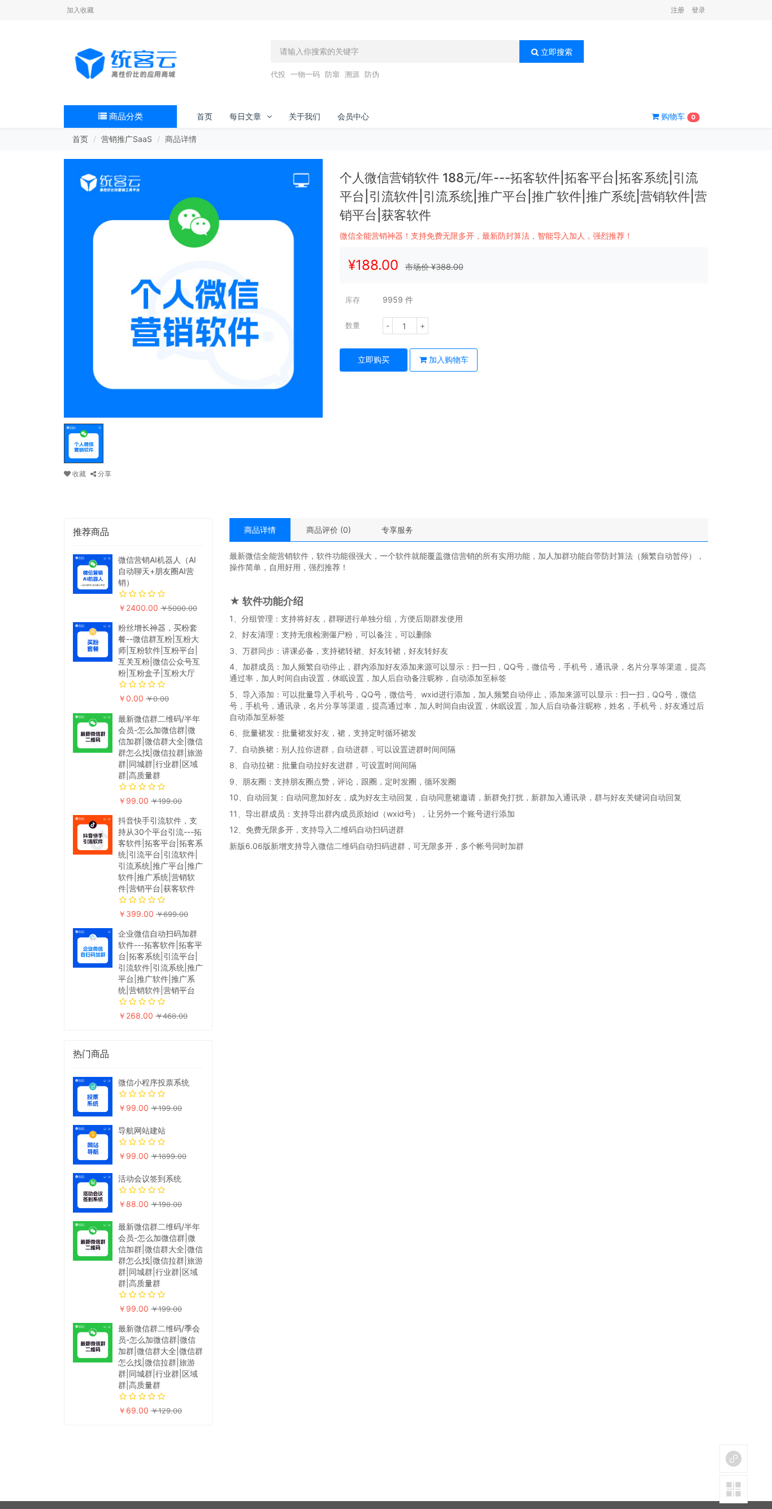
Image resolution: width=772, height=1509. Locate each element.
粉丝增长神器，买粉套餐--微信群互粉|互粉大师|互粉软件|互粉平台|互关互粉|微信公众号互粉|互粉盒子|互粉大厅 (159, 650)
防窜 (332, 74)
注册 (677, 10)
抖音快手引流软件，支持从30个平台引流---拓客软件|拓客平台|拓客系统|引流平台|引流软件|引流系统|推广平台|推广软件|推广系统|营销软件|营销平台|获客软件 (160, 854)
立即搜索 (556, 52)
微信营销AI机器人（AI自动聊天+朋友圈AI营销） (157, 571)
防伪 (372, 74)
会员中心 (353, 116)
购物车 (677, 116)
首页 (204, 116)
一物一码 (305, 74)
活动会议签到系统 (149, 1178)
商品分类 (125, 116)
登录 (698, 10)
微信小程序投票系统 (153, 1082)
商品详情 (260, 529)
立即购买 (373, 359)
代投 (278, 74)
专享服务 (397, 529)
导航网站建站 (142, 1130)
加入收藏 (80, 10)
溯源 (352, 74)
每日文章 (245, 116)
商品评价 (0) (328, 529)
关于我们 (304, 116)
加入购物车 (448, 359)
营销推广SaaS (126, 139)
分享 (103, 473)
